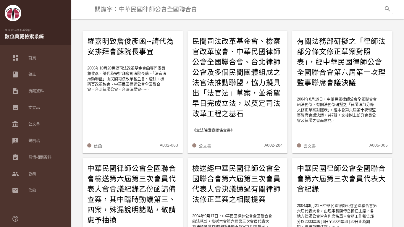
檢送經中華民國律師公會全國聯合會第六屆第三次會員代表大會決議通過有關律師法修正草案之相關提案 (236, 184)
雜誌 (24, 74)
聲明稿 (26, 140)
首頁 (24, 57)
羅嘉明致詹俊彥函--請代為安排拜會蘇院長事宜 (130, 46)
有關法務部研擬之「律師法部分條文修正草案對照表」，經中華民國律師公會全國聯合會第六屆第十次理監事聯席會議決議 (341, 62)
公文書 (26, 124)
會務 (24, 173)
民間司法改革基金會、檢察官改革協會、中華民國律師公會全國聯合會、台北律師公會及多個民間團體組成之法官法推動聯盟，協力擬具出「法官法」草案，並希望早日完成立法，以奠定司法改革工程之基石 (236, 77)
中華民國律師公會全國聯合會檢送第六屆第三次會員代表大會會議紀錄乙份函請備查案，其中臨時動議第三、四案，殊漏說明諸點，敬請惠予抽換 (131, 194)
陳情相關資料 (31, 157)
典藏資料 (28, 91)
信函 (24, 190)
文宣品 (26, 107)
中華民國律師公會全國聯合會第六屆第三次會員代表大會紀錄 (341, 178)
